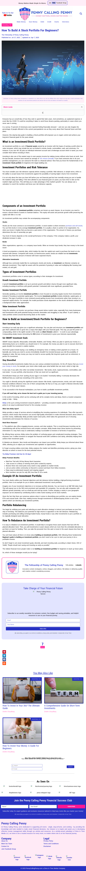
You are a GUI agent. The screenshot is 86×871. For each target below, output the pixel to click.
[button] (82, 107)
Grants (56, 22)
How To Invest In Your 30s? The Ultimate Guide (21, 707)
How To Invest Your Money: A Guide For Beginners (21, 747)
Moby (4, 403)
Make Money (21, 22)
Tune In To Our (7, 13)
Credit (49, 22)
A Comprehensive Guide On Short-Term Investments (62, 707)
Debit (42, 22)
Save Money (33, 22)
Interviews (65, 22)
